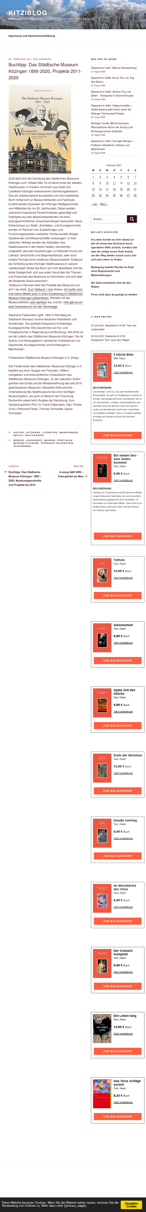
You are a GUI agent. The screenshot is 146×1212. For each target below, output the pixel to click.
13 (128, 183)
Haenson (45, 59)
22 (93, 195)
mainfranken (69, 432)
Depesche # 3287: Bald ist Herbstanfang (114, 68)
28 (135, 195)
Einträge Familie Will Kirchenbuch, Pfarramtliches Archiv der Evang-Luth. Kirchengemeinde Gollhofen (112, 127)
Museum (50, 440)
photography (35, 435)
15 (93, 189)
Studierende (22, 446)
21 (135, 189)
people (19, 435)
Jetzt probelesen (123, 372)
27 (128, 195)
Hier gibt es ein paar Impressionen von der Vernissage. (46, 304)
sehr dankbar (38, 302)
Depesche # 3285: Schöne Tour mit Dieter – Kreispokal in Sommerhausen (112, 93)
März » (104, 204)
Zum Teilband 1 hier (40, 289)
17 (107, 189)
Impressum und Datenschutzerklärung (32, 36)
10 (107, 183)
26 (121, 195)
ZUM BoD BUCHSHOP (117, 435)
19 (121, 189)
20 (128, 189)
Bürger (19, 440)
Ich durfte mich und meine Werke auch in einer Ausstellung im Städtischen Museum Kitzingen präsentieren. (46, 293)
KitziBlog (28, 12)
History (19, 432)
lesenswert (34, 440)
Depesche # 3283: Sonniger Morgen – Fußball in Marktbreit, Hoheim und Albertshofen (112, 145)
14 (135, 183)
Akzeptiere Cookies (131, 1204)
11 (114, 183)
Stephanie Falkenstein (57, 443)
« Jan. (94, 204)
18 (114, 189)
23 (100, 195)
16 (100, 189)
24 (107, 195)
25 (114, 195)
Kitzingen (33, 432)
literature (50, 432)
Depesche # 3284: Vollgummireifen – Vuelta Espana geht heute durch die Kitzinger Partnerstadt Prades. (111, 109)
